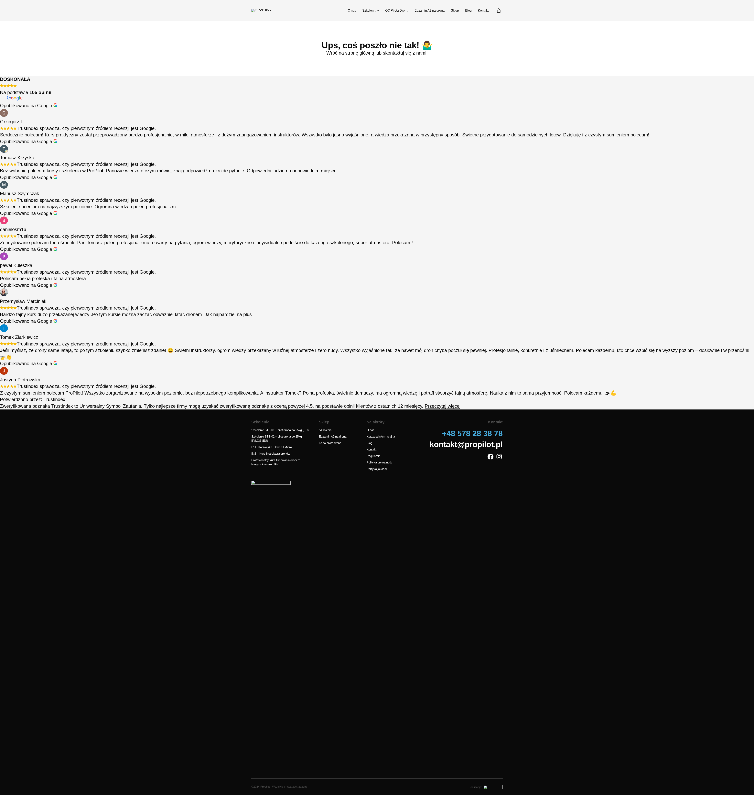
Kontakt (371, 449)
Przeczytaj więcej (442, 406)
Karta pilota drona (330, 443)
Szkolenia (325, 430)
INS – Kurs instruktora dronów (270, 453)
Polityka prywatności (380, 462)
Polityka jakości (377, 469)
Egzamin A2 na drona (332, 436)
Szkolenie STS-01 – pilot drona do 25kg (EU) (280, 430)
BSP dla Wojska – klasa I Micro (271, 447)
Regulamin (373, 456)
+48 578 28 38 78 (472, 433)
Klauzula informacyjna (381, 436)
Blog (369, 443)
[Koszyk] (499, 10)
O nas (370, 430)
